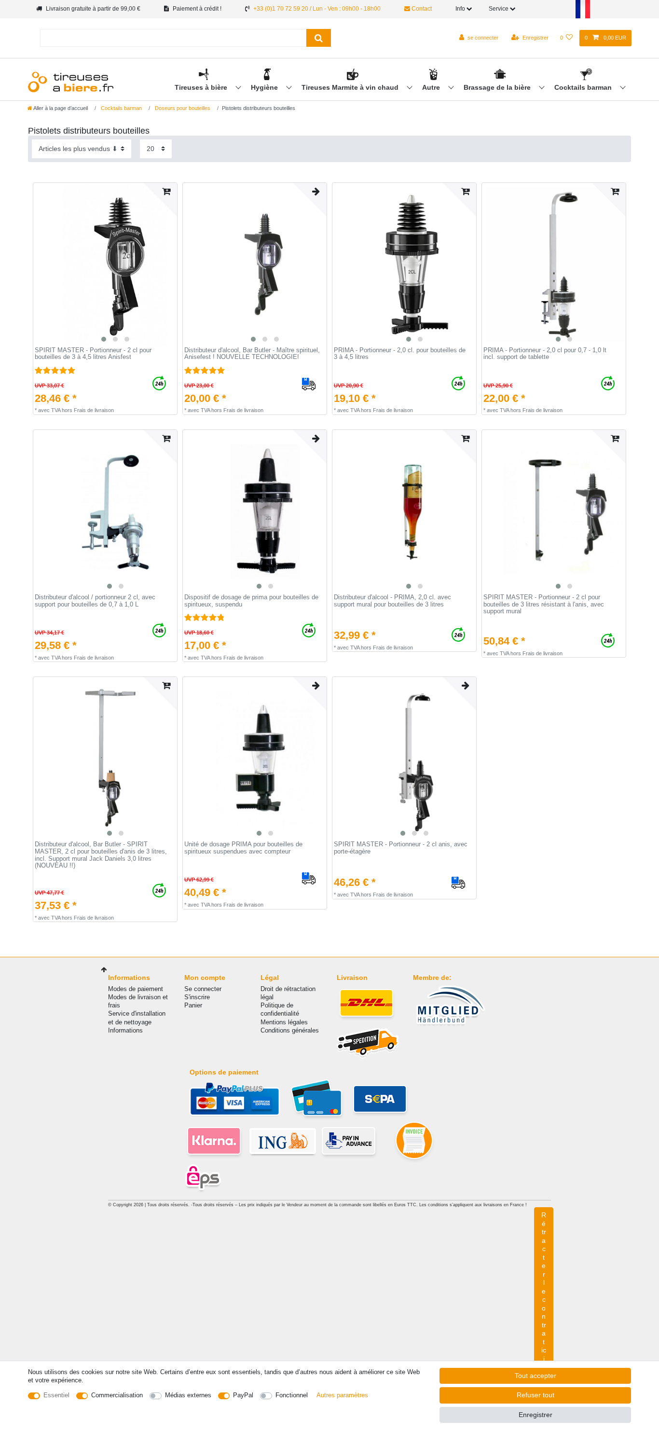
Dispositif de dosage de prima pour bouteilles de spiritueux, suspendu (251, 601)
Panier (193, 1005)
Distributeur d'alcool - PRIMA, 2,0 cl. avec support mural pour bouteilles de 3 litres (392, 601)
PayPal (243, 1395)
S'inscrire (197, 997)
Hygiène (265, 87)
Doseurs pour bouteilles (181, 108)
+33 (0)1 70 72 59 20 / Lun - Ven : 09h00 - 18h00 (317, 8)
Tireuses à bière (202, 87)
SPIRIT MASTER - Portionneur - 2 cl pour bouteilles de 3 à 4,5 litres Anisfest (93, 354)
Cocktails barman (584, 87)
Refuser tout (535, 1395)
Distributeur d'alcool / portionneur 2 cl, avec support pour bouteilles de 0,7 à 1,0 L (95, 601)
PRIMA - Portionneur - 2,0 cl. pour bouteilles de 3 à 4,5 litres (400, 354)
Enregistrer (535, 1415)
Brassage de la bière (498, 87)
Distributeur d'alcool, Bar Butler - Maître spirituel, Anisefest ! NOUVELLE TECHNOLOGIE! (252, 354)
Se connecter (202, 988)
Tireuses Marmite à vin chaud (351, 87)
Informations (125, 1030)
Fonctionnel (291, 1395)
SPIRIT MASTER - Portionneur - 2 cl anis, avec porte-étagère (400, 848)
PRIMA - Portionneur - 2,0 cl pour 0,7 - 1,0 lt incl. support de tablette (544, 354)
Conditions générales (290, 1030)
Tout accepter (535, 1375)
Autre (432, 87)
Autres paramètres (342, 1395)
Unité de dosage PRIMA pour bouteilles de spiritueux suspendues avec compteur (243, 848)
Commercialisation (117, 1395)
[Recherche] (318, 38)
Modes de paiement (135, 988)
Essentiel (56, 1395)
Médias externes (188, 1395)
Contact (421, 8)
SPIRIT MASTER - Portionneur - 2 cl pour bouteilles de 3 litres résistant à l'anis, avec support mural (543, 604)
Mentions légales (284, 1022)
